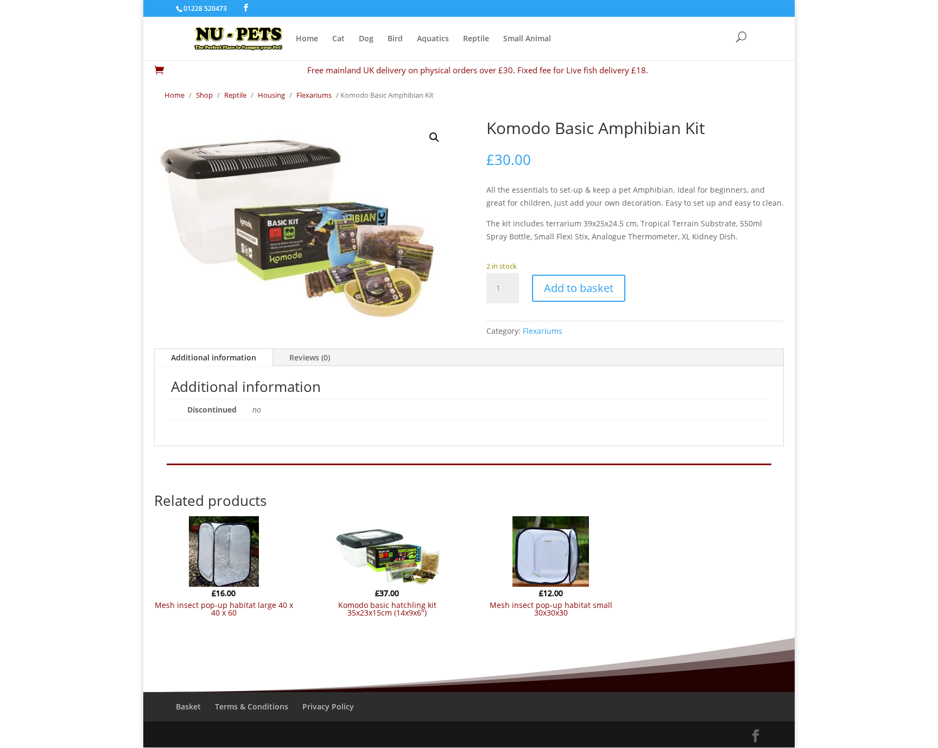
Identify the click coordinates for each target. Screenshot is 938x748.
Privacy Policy (328, 706)
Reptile (476, 39)
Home (307, 39)
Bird (395, 39)
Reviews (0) (309, 357)
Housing (271, 95)
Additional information (213, 357)
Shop (204, 95)
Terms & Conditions (251, 706)
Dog (366, 39)
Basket (188, 706)
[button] (434, 137)
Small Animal (527, 39)
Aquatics (433, 39)
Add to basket (578, 288)
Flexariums (314, 95)
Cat (338, 39)
